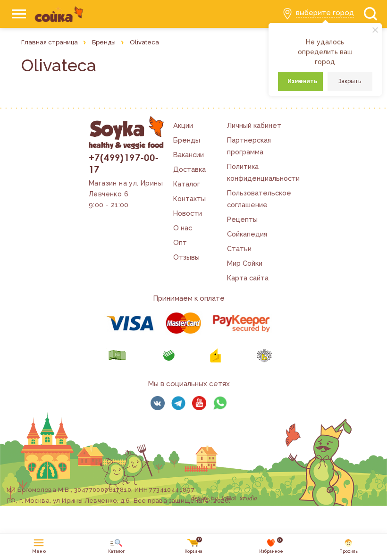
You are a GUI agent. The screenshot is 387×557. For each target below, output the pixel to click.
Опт (180, 242)
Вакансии (188, 155)
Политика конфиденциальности (263, 172)
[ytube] (199, 403)
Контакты (189, 198)
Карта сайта (248, 278)
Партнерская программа (249, 146)
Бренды (186, 140)
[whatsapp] (220, 403)
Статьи (239, 249)
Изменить (302, 81)
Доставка (189, 169)
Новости (187, 213)
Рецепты (242, 219)
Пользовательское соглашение (259, 199)
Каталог (186, 184)
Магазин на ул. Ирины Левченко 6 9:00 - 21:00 (126, 194)
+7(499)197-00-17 (124, 163)
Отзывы (186, 257)
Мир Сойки (244, 263)
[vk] (158, 403)
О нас (182, 228)
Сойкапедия (247, 234)
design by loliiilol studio (224, 498)
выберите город (325, 12)
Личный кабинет (254, 125)
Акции (183, 125)
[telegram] (178, 403)
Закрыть (349, 81)
